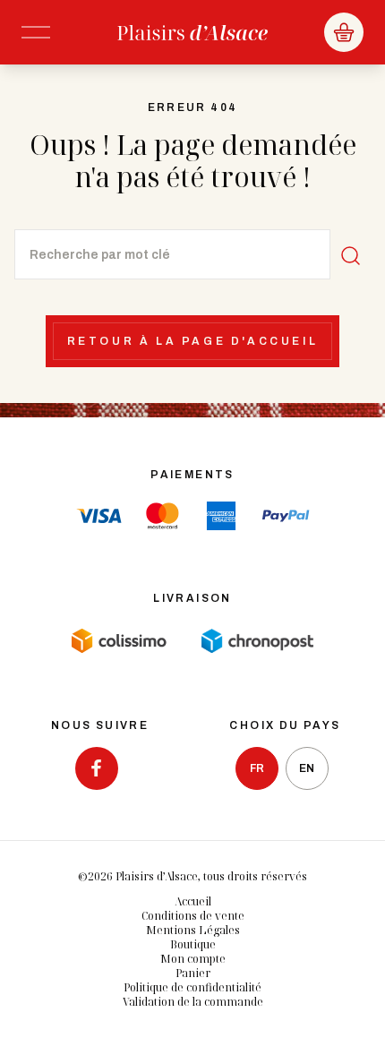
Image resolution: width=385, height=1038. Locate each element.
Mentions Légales (193, 930)
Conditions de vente (192, 915)
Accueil (193, 901)
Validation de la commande (193, 1001)
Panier (192, 973)
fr (257, 768)
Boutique (193, 944)
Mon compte (193, 958)
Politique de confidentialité (192, 987)
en (306, 768)
